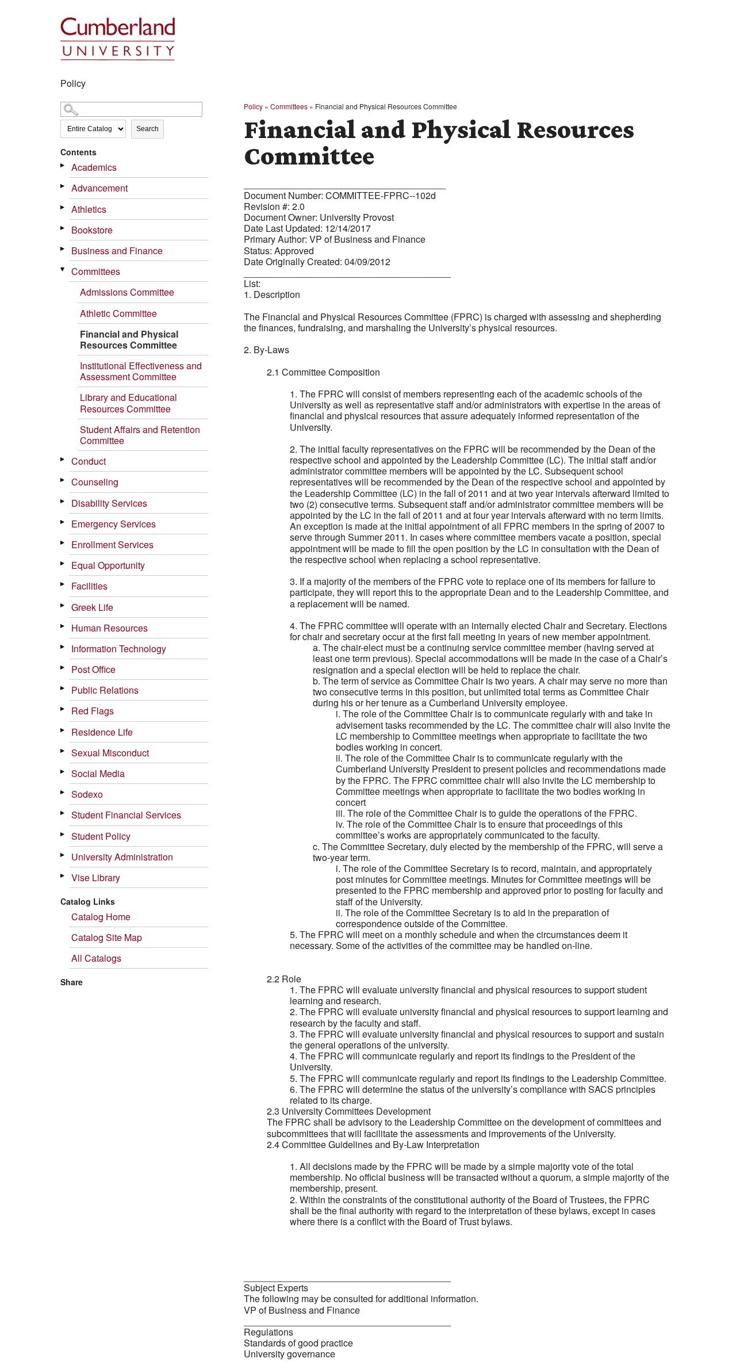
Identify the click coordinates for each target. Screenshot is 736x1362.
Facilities (89, 585)
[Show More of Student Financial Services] (63, 813)
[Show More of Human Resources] (63, 626)
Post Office (93, 669)
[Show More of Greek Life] (63, 605)
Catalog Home (101, 916)
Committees (95, 271)
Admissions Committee (127, 292)
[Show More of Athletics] (63, 207)
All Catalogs (96, 958)
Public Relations (105, 690)
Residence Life (102, 732)
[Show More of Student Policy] (63, 834)
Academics (94, 167)
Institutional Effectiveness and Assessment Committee (141, 371)
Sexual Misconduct (110, 752)
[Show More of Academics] (63, 165)
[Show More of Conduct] (63, 459)
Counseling (94, 481)
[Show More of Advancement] (63, 186)
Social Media (98, 773)
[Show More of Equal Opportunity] (63, 563)
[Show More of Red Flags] (63, 708)
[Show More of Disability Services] (63, 501)
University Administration (122, 856)
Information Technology (118, 648)
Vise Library (95, 877)
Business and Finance (117, 250)
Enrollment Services (112, 544)
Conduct (88, 461)
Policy (253, 106)
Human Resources (109, 627)
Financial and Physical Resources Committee (129, 339)
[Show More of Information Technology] (63, 646)
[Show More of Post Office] (63, 667)
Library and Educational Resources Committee (128, 403)
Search (147, 129)
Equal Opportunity (108, 565)
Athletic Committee (118, 313)
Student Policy (101, 836)
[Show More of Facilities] (63, 584)
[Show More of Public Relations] (63, 688)
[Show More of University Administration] (63, 855)
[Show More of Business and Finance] (63, 248)
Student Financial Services (126, 814)
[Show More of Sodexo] (63, 792)
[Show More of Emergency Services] (63, 522)
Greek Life (92, 607)
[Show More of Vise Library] (63, 875)
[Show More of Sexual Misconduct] (63, 750)
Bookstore (92, 229)
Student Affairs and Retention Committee (140, 435)
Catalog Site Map (106, 937)
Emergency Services (113, 523)
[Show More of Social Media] (63, 771)
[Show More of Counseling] (63, 480)
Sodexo (87, 794)
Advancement (99, 187)
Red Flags (92, 710)
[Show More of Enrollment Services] (63, 542)
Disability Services (109, 503)
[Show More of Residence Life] (63, 730)
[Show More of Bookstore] (63, 228)
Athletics (88, 209)
